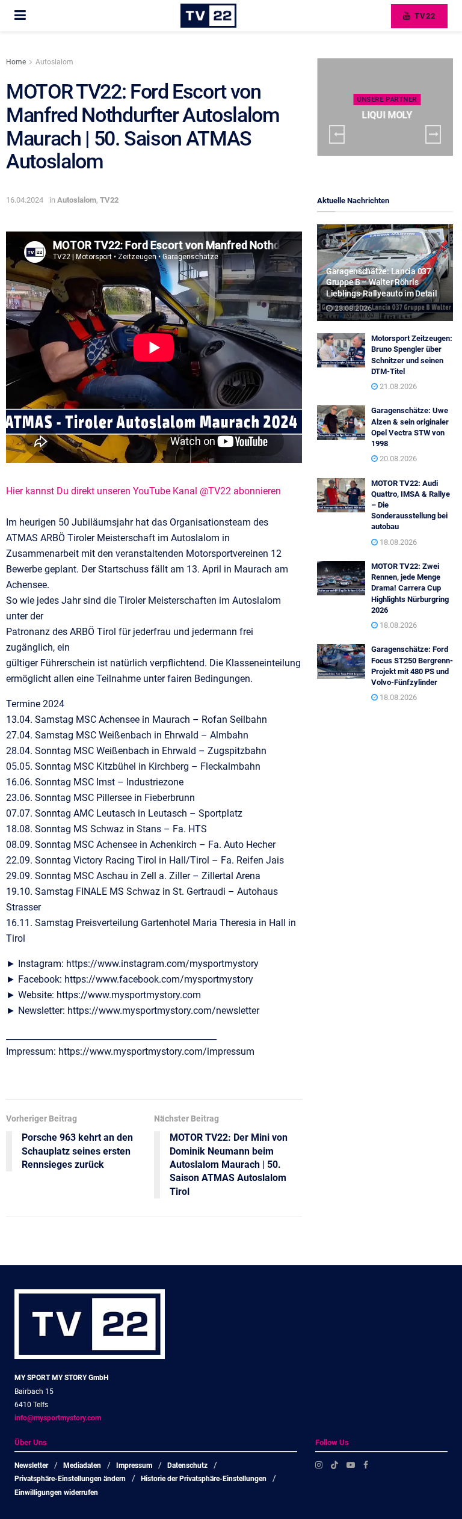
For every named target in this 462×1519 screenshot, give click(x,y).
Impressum (134, 1465)
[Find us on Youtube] (350, 1464)
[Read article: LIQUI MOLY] (385, 107)
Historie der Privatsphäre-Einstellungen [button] (203, 1479)
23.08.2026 (352, 308)
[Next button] (433, 134)
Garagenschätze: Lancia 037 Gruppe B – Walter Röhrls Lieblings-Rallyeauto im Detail (381, 282)
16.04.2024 (24, 199)
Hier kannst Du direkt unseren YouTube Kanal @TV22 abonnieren (143, 491)
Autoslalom (54, 62)
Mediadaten (82, 1465)
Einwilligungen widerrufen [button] (56, 1492)
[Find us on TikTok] (334, 1464)
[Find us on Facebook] (365, 1464)
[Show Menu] (20, 15)
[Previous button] (337, 134)
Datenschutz (187, 1465)
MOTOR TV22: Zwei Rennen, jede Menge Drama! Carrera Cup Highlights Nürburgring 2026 (410, 588)
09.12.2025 (389, 138)
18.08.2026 (397, 542)
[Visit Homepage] (208, 16)
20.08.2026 (397, 458)
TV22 (424, 15)
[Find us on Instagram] (318, 1464)
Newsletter (31, 1465)
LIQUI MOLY (387, 115)
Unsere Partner (387, 99)
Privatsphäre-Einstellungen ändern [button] (70, 1479)
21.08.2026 (397, 386)
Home (16, 62)
